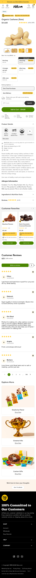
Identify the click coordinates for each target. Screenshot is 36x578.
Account (5, 528)
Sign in (7, 7)
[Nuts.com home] (18, 6)
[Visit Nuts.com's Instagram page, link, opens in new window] (18, 556)
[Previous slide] (2, 2)
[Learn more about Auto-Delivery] (12, 85)
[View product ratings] (9, 228)
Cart (33, 6)
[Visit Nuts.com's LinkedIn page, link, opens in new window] (22, 556)
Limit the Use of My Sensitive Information (13, 573)
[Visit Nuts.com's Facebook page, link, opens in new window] (14, 556)
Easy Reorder (7, 534)
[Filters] (31, 265)
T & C (28, 571)
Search (29, 7)
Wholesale (6, 531)
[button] (23, 23)
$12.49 (4, 230)
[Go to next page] (30, 374)
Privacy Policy (16, 568)
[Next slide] (33, 2)
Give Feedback (18, 487)
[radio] (10, 60)
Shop (3, 7)
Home (4, 11)
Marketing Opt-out (7, 568)
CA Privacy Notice (27, 568)
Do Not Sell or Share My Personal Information (14, 571)
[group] (7, 50)
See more (6, 138)
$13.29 (21, 230)
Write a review (15, 265)
